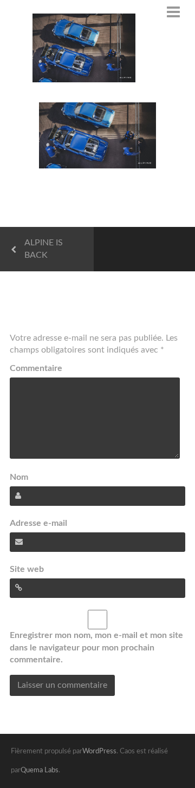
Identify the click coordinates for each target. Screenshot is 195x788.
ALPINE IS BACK (43, 248)
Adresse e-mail (38, 523)
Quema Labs (39, 770)
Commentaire (36, 368)
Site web (27, 569)
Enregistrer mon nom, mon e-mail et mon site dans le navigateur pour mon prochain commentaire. (96, 648)
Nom (19, 477)
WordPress (99, 751)
